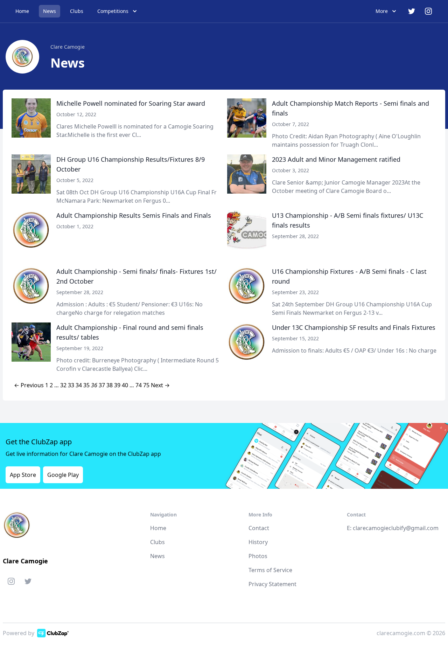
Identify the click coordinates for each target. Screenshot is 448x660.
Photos (257, 556)
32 (63, 385)
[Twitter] (28, 582)
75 (146, 385)
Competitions (112, 11)
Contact (258, 528)
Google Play (63, 475)
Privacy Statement (272, 584)
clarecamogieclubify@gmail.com (396, 528)
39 (117, 385)
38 (109, 385)
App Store (23, 475)
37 (102, 385)
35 (86, 385)
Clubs (76, 11)
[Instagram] (11, 582)
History (258, 542)
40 (125, 385)
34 (79, 385)
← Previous (29, 385)
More (382, 11)
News (49, 11)
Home (22, 11)
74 (138, 385)
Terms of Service (270, 570)
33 (71, 385)
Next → (160, 385)
